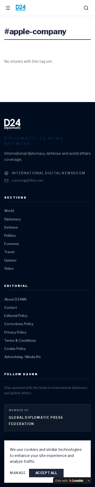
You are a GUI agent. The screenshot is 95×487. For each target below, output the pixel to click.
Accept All (46, 473)
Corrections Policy (19, 324)
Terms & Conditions (20, 341)
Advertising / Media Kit (22, 357)
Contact (10, 308)
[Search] (86, 8)
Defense (11, 227)
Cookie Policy (15, 349)
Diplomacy (12, 219)
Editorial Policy (16, 316)
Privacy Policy (15, 332)
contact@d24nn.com (27, 180)
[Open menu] (8, 8)
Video (9, 269)
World (9, 211)
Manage (18, 473)
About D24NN (15, 299)
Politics (10, 236)
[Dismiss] (89, 481)
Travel (9, 252)
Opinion (10, 260)
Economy (11, 244)
